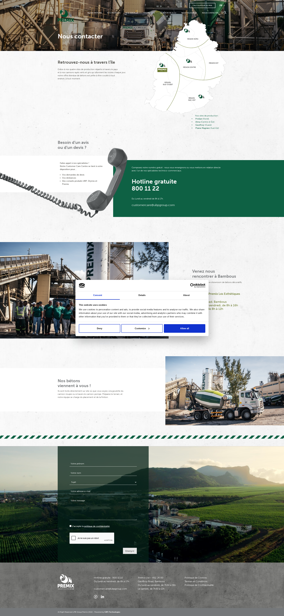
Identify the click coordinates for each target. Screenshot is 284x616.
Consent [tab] (97, 295)
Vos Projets (149, 13)
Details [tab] (142, 295)
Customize (140, 328)
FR (221, 5)
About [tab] (186, 295)
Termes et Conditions (196, 581)
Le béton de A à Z (168, 13)
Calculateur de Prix (202, 5)
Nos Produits (113, 13)
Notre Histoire (94, 13)
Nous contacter (210, 13)
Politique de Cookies (196, 577)
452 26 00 (157, 577)
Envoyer (129, 551)
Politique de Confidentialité (199, 585)
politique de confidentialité (97, 526)
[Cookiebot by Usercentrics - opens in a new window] (192, 285)
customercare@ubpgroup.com (153, 205)
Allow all (184, 328)
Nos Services (131, 13)
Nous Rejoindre (189, 13)
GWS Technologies (112, 612)
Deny (99, 328)
